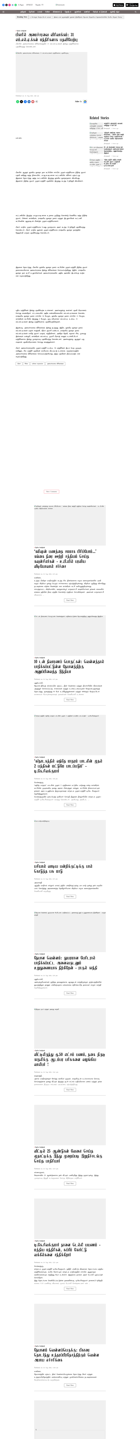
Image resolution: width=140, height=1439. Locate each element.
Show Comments (51, 492)
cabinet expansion (37, 364)
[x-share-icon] (21, 103)
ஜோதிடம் (68, 12)
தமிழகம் (23, 12)
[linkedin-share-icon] (29, 103)
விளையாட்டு (57, 12)
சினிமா (47, 12)
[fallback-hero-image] (96, 126)
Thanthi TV (39, 5)
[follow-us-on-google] (85, 101)
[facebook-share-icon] (25, 103)
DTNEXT (29, 5)
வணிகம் (87, 12)
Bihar (26, 364)
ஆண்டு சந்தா (114, 12)
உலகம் (40, 12)
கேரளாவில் (38, 1175)
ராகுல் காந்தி (96, 985)
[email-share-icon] (32, 103)
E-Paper (21, 5)
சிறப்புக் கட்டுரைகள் (100, 12)
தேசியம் (32, 12)
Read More (70, 600)
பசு (80, 885)
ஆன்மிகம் (77, 12)
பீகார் (19, 364)
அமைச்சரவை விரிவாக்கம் (55, 364)
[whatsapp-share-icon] (17, 103)
